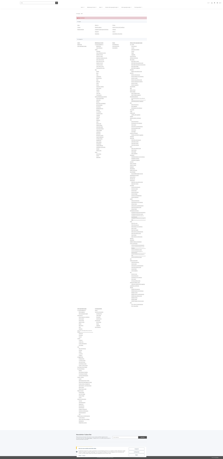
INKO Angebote (134, 153)
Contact (78, 27)
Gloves (96, 310)
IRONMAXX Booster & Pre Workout (138, 156)
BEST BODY (132, 59)
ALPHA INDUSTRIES (100, 98)
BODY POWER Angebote (136, 95)
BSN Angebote (134, 106)
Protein (132, 51)
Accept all (137, 448)
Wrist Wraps (98, 322)
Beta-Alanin (81, 325)
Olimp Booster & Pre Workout (137, 202)
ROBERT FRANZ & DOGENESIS (136, 241)
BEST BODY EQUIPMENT (101, 103)
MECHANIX (98, 133)
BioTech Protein (134, 83)
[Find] (56, 3)
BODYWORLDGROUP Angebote (137, 101)
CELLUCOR (132, 109)
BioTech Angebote (134, 84)
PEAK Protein (133, 235)
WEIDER (131, 287)
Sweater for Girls (99, 63)
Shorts (97, 84)
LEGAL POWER (99, 130)
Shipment (97, 31)
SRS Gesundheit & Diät (135, 280)
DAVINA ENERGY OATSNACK (135, 118)
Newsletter (97, 33)
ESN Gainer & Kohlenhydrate (137, 126)
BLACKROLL (98, 106)
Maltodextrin (81, 421)
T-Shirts (97, 91)
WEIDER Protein (134, 297)
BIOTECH (131, 73)
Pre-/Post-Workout (80, 368)
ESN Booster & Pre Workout (136, 123)
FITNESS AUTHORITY (134, 133)
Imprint (80, 455)
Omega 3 (80, 355)
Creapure (80, 340)
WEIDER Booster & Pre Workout (137, 290)
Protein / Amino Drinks (83, 365)
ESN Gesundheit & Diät (135, 128)
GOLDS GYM (98, 123)
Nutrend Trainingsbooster (136, 195)
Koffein (80, 352)
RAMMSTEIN (98, 140)
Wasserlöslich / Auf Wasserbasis (85, 385)
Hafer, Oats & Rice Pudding (84, 419)
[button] (212, 3)
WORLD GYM (98, 150)
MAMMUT (132, 166)
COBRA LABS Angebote (135, 114)
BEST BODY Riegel (134, 66)
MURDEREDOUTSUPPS (134, 175)
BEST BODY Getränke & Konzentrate (138, 64)
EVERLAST (98, 120)
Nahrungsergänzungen (81, 46)
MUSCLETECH (132, 177)
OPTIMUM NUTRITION (134, 210)
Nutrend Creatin (134, 188)
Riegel (132, 52)
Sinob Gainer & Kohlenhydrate (137, 265)
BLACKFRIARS (132, 86)
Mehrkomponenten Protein (84, 380)
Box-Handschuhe (115, 46)
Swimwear (98, 51)
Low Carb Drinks (82, 362)
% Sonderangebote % (99, 44)
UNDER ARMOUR (99, 145)
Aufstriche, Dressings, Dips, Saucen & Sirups (84, 331)
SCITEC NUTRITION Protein (136, 257)
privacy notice (89, 438)
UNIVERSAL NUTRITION (100, 147)
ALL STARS (132, 44)
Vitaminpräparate (82, 412)
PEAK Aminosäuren (135, 224)
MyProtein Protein (134, 183)
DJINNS (97, 118)
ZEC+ (131, 302)
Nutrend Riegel (134, 193)
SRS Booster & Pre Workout (136, 277)
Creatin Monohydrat (83, 343)
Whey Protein (81, 387)
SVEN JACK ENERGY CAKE (135, 282)
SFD (130, 258)
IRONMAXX (132, 155)
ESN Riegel (133, 131)
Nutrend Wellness (134, 197)
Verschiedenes (98, 327)
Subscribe (142, 437)
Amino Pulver (81, 320)
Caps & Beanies (99, 47)
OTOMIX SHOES (99, 138)
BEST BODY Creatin (135, 61)
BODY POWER (132, 91)
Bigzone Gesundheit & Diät (136, 71)
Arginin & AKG (81, 322)
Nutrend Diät (134, 190)
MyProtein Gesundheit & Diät (137, 182)
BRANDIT (98, 110)
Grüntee (80, 350)
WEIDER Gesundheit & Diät (136, 295)
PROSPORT (132, 240)
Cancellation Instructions (117, 33)
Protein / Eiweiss (80, 377)
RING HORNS (98, 142)
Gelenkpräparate (82, 402)
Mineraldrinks (81, 405)
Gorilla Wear (98, 153)
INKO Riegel (133, 151)
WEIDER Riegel (134, 299)
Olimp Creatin (134, 204)
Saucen (80, 336)
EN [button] (208, 2)
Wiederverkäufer (80, 29)
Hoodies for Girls (99, 54)
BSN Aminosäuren (135, 104)
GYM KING (132, 138)
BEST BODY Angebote (135, 68)
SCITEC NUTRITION (133, 243)
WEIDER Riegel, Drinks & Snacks (137, 301)
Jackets (97, 71)
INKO (131, 146)
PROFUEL (132, 238)
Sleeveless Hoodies (100, 86)
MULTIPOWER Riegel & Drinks (137, 173)
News (78, 25)
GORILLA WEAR (99, 125)
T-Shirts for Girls (99, 64)
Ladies (96, 49)
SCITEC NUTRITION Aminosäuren (137, 245)
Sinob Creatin (134, 264)
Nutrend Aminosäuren (135, 187)
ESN (131, 119)
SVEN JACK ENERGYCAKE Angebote (138, 284)
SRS (130, 272)
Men (96, 69)
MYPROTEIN (132, 180)
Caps (97, 74)
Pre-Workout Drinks (82, 363)
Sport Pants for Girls (100, 61)
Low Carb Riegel (82, 394)
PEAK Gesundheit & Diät (136, 233)
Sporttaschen (99, 318)
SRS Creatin (133, 279)
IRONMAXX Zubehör (135, 158)
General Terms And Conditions (118, 27)
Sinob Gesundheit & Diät (136, 267)
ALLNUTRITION (133, 56)
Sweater (97, 90)
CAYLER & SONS (99, 113)
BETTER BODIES (99, 105)
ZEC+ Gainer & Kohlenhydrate (137, 304)
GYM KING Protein (134, 143)
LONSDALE (98, 132)
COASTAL (98, 116)
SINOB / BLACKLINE (134, 260)
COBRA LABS (132, 113)
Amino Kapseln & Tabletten (84, 317)
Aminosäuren (134, 46)
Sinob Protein (134, 269)
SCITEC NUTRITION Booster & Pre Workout (137, 247)
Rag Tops (98, 81)
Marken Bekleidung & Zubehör (101, 96)
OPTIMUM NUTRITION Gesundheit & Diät (138, 219)
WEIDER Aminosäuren (135, 289)
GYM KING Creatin (135, 141)
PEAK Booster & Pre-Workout (136, 226)
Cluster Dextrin (82, 417)
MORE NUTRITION (133, 170)
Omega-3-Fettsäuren (83, 409)
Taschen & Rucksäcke (99, 312)
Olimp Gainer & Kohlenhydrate (137, 205)
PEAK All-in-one (134, 223)
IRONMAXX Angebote (135, 160)
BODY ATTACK (132, 90)
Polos (97, 79)
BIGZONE (132, 69)
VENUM (97, 148)
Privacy (83, 455)
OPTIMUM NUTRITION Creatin (137, 214)
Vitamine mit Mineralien (83, 410)
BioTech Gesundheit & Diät (136, 79)
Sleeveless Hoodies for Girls (101, 58)
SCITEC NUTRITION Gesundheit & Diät (137, 255)
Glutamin (80, 328)
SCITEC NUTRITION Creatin (136, 249)
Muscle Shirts (99, 78)
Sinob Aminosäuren (135, 262)
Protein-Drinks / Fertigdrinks (84, 384)
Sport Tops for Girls (100, 59)
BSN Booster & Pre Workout (136, 108)
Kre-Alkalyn (81, 345)
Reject (136, 454)
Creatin (132, 47)
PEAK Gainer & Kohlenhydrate (137, 231)
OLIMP (131, 198)
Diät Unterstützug (82, 348)
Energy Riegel (81, 392)
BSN (131, 103)
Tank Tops (98, 93)
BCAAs (80, 323)
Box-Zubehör (114, 47)
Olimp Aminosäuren (135, 200)
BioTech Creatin (134, 78)
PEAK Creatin (133, 228)
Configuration (136, 451)
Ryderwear (98, 157)
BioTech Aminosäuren (135, 74)
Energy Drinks (81, 358)
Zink (79, 414)
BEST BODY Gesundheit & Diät (137, 63)
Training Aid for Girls (100, 68)
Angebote (133, 54)
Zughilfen (98, 325)
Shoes (97, 83)
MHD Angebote (82, 312)
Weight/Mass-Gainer (83, 422)
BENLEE (97, 101)
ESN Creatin (133, 124)
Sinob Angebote (134, 270)
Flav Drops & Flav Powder (82, 367)
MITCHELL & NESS (99, 135)
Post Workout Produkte (83, 372)
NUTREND (132, 185)
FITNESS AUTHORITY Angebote (137, 135)
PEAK (131, 221)
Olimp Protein (134, 209)
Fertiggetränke (80, 357)
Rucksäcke (98, 317)
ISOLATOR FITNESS (100, 128)
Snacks (80, 397)
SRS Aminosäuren (134, 275)
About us (96, 25)
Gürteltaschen (99, 313)
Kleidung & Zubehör (135, 49)
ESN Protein (133, 129)
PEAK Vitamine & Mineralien (136, 236)
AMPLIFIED (98, 100)
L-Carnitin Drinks (82, 360)
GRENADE (132, 136)
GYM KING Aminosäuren (136, 140)
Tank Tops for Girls (100, 66)
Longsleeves (98, 76)
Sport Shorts (98, 88)
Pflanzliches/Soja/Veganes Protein (85, 382)
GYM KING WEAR (99, 127)
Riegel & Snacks (80, 390)
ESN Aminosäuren (134, 121)
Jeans (97, 73)
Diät (78, 346)
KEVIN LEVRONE (133, 163)
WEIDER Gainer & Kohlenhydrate (137, 294)
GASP (97, 122)
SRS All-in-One (134, 274)
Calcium (80, 400)
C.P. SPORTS (98, 111)
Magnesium (81, 404)
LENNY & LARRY (133, 165)
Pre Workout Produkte (83, 373)
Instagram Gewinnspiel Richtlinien (101, 29)
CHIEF (131, 111)
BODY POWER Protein (135, 93)
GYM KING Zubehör (135, 145)
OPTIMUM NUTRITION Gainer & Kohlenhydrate (137, 216)
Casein (80, 378)
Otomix (97, 155)
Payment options (98, 27)
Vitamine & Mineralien (81, 399)
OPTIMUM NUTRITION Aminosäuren (138, 212)
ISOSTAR (131, 161)
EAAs (80, 327)
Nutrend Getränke (135, 192)
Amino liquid (81, 318)
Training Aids (99, 95)
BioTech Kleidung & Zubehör (137, 81)
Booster (80, 370)
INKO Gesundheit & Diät (136, 148)
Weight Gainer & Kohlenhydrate (83, 416)
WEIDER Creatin (134, 292)
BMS (131, 88)
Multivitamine (81, 407)
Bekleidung (79, 44)
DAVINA (131, 116)
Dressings (81, 335)
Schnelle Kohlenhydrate (83, 375)
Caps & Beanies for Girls (101, 52)
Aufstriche (81, 333)
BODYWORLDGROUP (134, 96)
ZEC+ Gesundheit (134, 306)
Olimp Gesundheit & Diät (136, 207)
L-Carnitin (81, 353)
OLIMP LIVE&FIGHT (99, 137)
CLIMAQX (98, 115)
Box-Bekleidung (115, 44)
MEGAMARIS (132, 168)
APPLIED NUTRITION (134, 58)
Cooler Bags (98, 315)
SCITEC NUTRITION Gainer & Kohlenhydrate (136, 252)
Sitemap (114, 29)
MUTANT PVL (132, 178)
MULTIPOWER (132, 172)
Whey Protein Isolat (82, 389)
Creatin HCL (81, 341)
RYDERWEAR (98, 143)
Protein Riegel (81, 395)
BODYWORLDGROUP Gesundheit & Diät (138, 99)
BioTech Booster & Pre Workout (137, 76)
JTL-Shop (217, 457)
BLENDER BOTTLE (99, 108)
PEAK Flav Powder (134, 230)
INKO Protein (133, 150)
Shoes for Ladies (99, 56)
